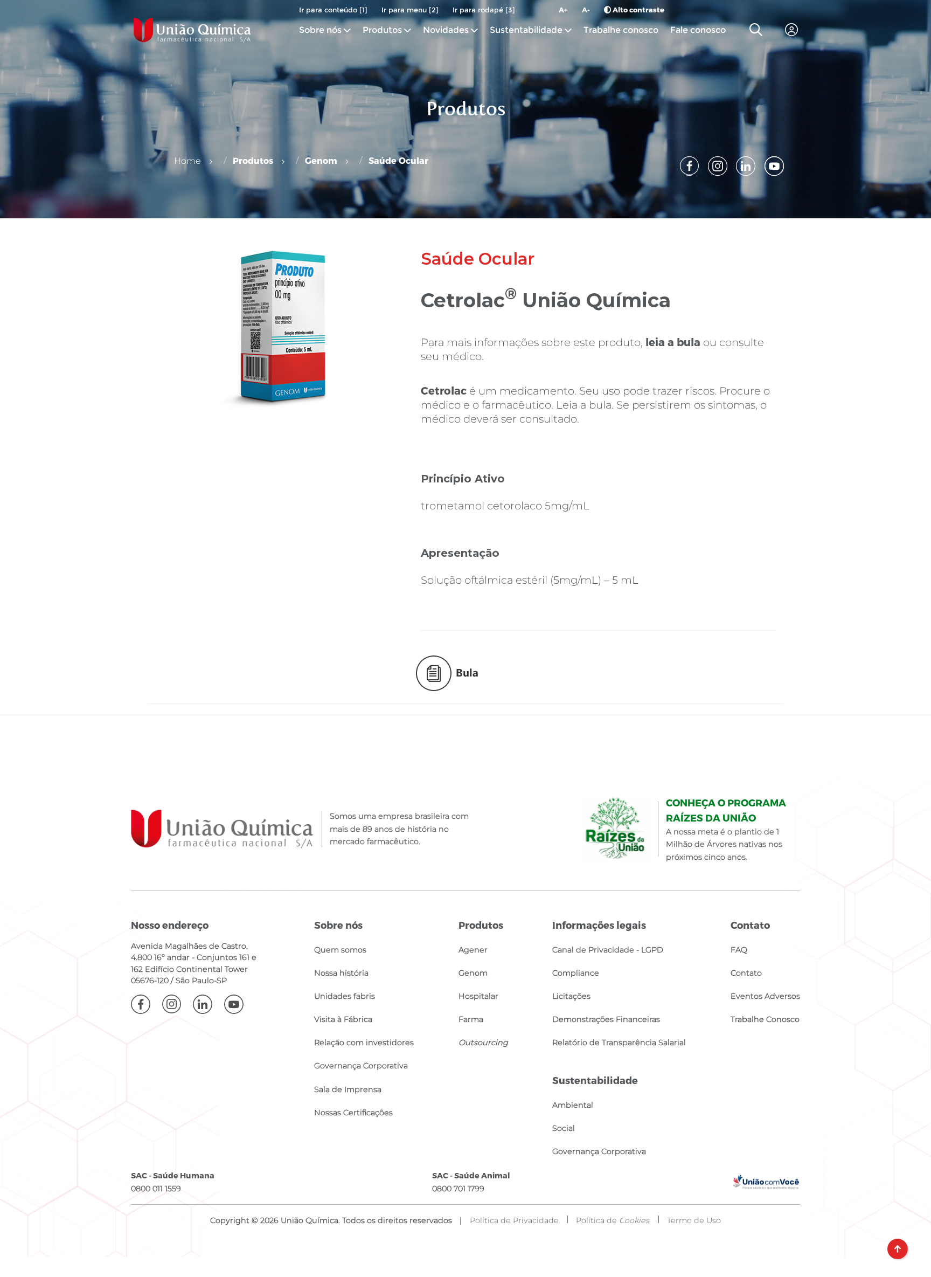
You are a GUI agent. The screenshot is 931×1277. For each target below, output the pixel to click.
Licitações (571, 996)
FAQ (739, 950)
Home (187, 160)
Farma (470, 1019)
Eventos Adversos (765, 996)
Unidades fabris (344, 996)
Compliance (575, 973)
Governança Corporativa (361, 1066)
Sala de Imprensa (347, 1089)
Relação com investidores (364, 1042)
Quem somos (340, 950)
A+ (563, 9)
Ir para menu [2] (410, 9)
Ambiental (572, 1105)
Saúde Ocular (398, 160)
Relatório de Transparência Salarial (619, 1042)
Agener (473, 950)
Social (563, 1128)
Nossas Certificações (353, 1112)
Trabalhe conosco (620, 29)
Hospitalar (478, 996)
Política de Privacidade (514, 1220)
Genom (321, 160)
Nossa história (341, 973)
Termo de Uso (694, 1220)
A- (586, 9)
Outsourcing (483, 1042)
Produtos (382, 29)
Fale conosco (698, 29)
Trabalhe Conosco (765, 1019)
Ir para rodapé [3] (484, 9)
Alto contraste (637, 9)
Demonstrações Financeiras (606, 1019)
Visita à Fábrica (343, 1019)
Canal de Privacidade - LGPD (607, 950)
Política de (612, 1220)
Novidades (447, 29)
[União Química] (192, 30)
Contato (746, 973)
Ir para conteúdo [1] (333, 9)
